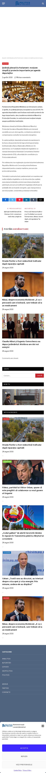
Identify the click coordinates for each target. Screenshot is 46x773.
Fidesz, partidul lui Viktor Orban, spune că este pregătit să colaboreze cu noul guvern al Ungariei (22, 490)
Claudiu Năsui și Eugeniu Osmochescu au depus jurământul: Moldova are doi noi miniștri (21, 344)
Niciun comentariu (23, 77)
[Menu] (3, 3)
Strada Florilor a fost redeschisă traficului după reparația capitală (21, 262)
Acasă (4, 58)
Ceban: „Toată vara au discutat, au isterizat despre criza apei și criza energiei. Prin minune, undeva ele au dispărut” (22, 581)
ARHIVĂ (5, 684)
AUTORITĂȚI (7, 507)
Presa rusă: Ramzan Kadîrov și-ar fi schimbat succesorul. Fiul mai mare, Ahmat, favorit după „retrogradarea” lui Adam (34, 217)
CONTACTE (6, 692)
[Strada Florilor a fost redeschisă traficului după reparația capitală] (23, 245)
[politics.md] (23, 3)
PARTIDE (5, 688)
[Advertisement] (23, 32)
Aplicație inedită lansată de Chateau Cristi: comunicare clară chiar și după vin (12, 214)
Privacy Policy (27, 770)
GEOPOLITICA (7, 461)
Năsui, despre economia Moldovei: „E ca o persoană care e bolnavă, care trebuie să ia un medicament (22, 302)
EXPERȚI (5, 667)
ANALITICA (6, 659)
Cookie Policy (18, 770)
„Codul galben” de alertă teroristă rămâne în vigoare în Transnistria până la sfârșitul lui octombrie (23, 536)
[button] (43, 726)
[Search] (43, 3)
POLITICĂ (5, 63)
